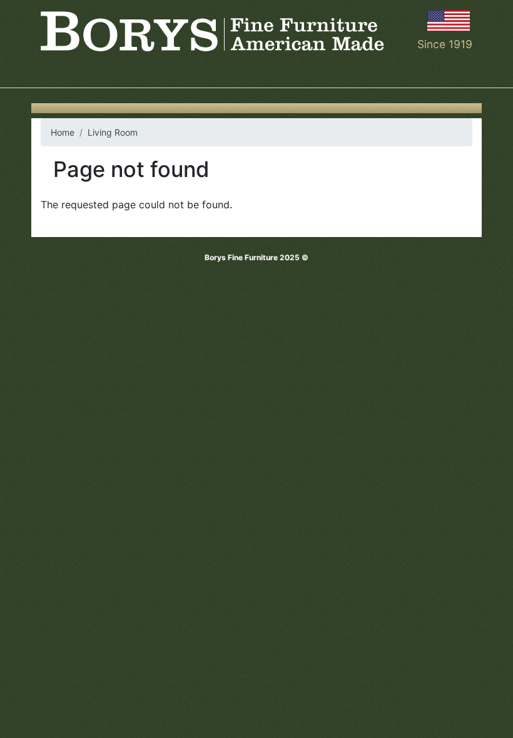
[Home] (212, 31)
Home (62, 132)
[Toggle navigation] (48, 70)
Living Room (113, 132)
